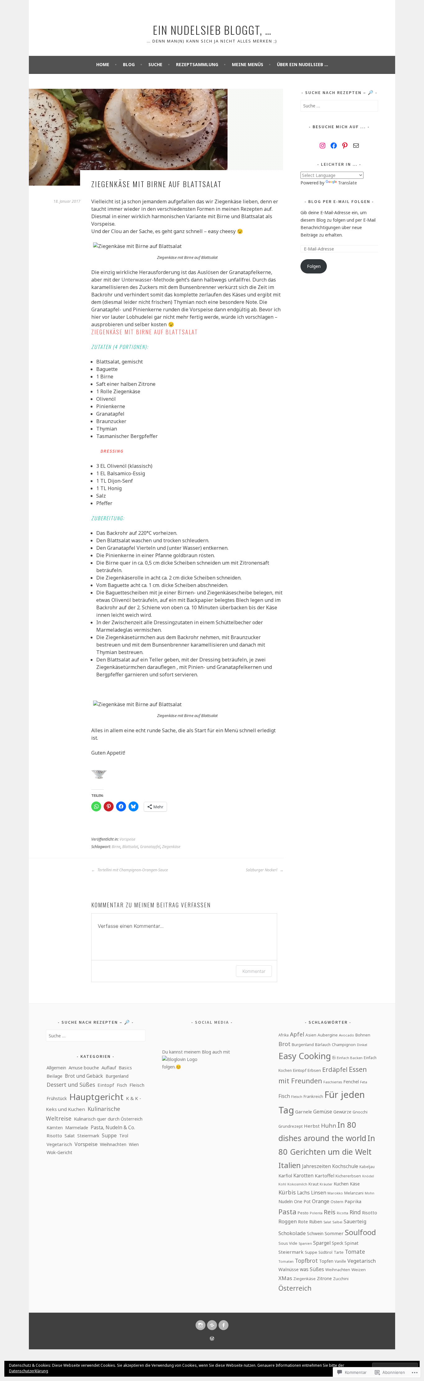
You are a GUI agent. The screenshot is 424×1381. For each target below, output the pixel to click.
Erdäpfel (335, 1069)
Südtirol (325, 1252)
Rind (355, 1212)
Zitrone (324, 1278)
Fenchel (351, 1082)
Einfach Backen (350, 1057)
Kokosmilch (297, 1184)
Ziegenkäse (171, 846)
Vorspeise (127, 839)
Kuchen (341, 1183)
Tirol (123, 1136)
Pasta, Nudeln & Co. (113, 1127)
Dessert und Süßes (71, 1084)
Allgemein (56, 1068)
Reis (330, 1212)
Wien (134, 1144)
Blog (129, 64)
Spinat (352, 1243)
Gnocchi (360, 1112)
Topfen (326, 1261)
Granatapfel (150, 846)
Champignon (344, 1044)
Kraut (313, 1184)
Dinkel (362, 1044)
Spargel (322, 1242)
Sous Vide (287, 1243)
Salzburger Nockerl (262, 870)
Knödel (368, 1176)
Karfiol (285, 1175)
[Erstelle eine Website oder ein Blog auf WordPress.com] (212, 1339)
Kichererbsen (348, 1176)
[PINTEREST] (212, 1325)
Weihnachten (113, 1144)
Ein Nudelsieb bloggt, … (212, 29)
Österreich (295, 1288)
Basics (125, 1067)
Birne (116, 846)
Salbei (337, 1222)
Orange (320, 1201)
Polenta (316, 1213)
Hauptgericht (96, 1097)
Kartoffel (324, 1175)
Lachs (303, 1192)
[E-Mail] (356, 145)
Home (102, 64)
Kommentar (253, 971)
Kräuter (326, 1184)
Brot (284, 1044)
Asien (310, 1035)
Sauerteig (355, 1221)
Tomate (355, 1251)
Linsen (318, 1192)
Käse (355, 1184)
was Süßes (312, 1269)
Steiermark (88, 1136)
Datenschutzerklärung (28, 1371)
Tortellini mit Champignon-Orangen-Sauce (132, 870)
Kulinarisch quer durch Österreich (108, 1119)
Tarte (339, 1252)
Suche (155, 64)
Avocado (346, 1035)
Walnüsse (288, 1269)
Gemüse (322, 1111)
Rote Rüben (310, 1221)
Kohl (282, 1184)
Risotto (54, 1135)
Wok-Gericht (59, 1152)
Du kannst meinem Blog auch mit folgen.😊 (196, 1059)
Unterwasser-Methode (148, 279)
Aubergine (328, 1035)
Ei (334, 1057)
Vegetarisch (59, 1144)
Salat (70, 1135)
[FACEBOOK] (223, 1325)
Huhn (328, 1125)
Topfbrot (306, 1260)
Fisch (122, 1085)
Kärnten (55, 1128)
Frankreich (313, 1096)
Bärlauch (323, 1044)
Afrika (283, 1034)
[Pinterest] (345, 145)
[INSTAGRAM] (200, 1325)
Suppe (109, 1135)
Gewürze (342, 1111)
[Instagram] (322, 145)
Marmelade (76, 1128)
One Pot (302, 1201)
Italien (289, 1165)
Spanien (305, 1243)
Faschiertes (332, 1082)
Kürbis (287, 1192)
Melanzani (353, 1193)
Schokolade (292, 1233)
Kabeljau (367, 1166)
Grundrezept (290, 1126)
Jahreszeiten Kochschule (330, 1166)
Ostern (337, 1201)
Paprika (353, 1201)
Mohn (369, 1193)
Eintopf (105, 1085)
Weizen (358, 1269)
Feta (363, 1082)
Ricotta (342, 1213)
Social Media (212, 1022)
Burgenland (117, 1076)
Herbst (312, 1126)
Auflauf (108, 1067)
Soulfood (360, 1232)
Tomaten (286, 1261)
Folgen (314, 266)
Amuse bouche (84, 1068)
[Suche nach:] (339, 106)
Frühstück (57, 1098)
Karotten (303, 1175)
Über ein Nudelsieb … (302, 64)
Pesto (303, 1213)
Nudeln (285, 1201)
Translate (347, 183)
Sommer (334, 1233)
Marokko (335, 1193)
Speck (337, 1243)
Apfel (297, 1034)
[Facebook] (333, 145)
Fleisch (136, 1085)
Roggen (287, 1221)
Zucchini (341, 1278)
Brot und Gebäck (84, 1075)
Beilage (54, 1076)
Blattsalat (130, 846)
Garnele (303, 1111)
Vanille (340, 1261)
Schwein (315, 1233)
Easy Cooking (304, 1056)
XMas (285, 1278)
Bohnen (362, 1035)
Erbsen (314, 1070)
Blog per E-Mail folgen (339, 201)
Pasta (287, 1211)
